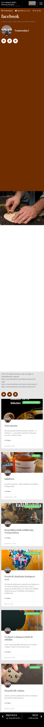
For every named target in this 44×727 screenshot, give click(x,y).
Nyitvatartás (10, 425)
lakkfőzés (9, 478)
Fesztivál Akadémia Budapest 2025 (19, 577)
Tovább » (7, 440)
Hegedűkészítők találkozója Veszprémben (18, 531)
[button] (3, 41)
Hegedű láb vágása (14, 690)
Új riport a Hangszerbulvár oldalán (18, 638)
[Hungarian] (32, 3)
